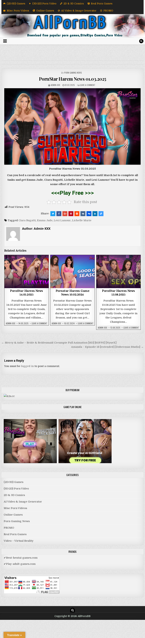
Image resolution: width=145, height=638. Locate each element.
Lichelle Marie (81, 220)
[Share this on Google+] (64, 213)
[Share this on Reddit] (76, 213)
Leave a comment (87, 84)
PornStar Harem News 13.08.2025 (118, 293)
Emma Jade (45, 220)
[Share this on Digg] (88, 213)
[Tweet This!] (52, 213)
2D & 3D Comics (73, 3)
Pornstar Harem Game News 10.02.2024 (72, 293)
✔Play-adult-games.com (20, 563)
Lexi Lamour (62, 220)
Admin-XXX (55, 84)
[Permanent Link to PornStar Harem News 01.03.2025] (72, 126)
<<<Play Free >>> (72, 192)
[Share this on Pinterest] (70, 213)
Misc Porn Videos (18, 10)
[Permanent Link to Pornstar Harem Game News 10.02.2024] (72, 271)
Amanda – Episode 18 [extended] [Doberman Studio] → (107, 346)
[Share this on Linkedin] (94, 213)
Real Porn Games (101, 3)
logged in (27, 366)
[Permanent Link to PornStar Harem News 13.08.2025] (118, 271)
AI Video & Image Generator (78, 10)
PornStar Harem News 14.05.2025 (26, 293)
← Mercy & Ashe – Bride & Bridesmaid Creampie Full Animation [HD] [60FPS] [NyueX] (59, 342)
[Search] (141, 41)
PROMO (108, 10)
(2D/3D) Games (16, 3)
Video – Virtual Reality (18, 540)
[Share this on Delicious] (100, 213)
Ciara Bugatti (27, 220)
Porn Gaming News (73, 72)
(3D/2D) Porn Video (44, 3)
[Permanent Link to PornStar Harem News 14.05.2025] (26, 271)
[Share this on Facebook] (58, 213)
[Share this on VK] (82, 213)
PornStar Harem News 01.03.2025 (72, 79)
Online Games (45, 10)
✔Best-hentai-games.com (20, 557)
